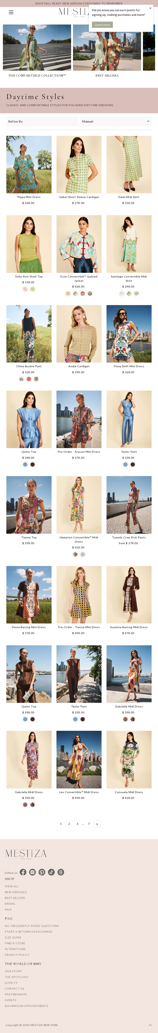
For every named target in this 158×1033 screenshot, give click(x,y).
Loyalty (11, 982)
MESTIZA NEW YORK (44, 1025)
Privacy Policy (17, 954)
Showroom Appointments (26, 1006)
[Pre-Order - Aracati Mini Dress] (79, 419)
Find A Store (15, 943)
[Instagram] (32, 872)
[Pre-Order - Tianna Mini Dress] (79, 595)
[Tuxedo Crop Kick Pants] (129, 505)
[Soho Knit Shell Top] (29, 244)
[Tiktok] (51, 872)
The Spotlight (17, 977)
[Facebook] (23, 872)
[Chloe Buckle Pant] (29, 334)
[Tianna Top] (29, 505)
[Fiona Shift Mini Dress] (129, 334)
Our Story (13, 971)
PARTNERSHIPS (16, 994)
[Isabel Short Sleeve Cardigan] (79, 164)
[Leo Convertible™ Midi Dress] (79, 759)
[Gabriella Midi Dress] (129, 674)
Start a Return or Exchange (28, 931)
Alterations (15, 949)
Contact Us (14, 988)
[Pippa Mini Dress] (29, 164)
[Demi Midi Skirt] (129, 164)
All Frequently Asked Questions (32, 925)
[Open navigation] (29, 12)
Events (10, 1000)
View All (12, 886)
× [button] (150, 8)
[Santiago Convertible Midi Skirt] (129, 244)
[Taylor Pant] (129, 419)
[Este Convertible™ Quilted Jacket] (79, 244)
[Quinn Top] (29, 419)
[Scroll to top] (150, 1025)
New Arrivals (16, 892)
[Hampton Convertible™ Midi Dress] (79, 505)
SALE (8, 909)
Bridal (10, 903)
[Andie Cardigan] (79, 334)
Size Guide (13, 937)
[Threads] (60, 872)
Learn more (102, 25)
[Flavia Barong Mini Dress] (29, 595)
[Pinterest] (42, 872)
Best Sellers (15, 897)
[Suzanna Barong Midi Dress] (129, 595)
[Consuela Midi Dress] (129, 759)
